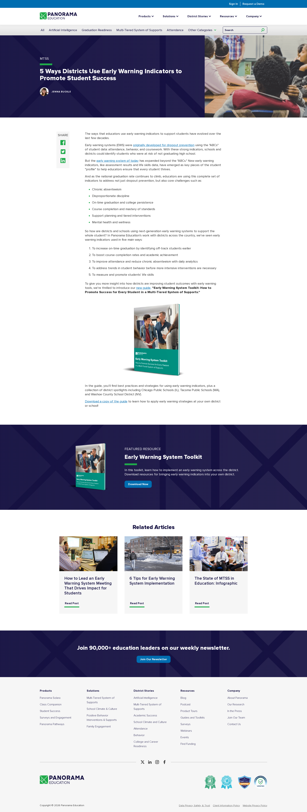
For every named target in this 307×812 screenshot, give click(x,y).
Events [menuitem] (185, 737)
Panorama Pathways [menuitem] (52, 724)
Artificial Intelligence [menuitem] (146, 698)
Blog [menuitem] (183, 698)
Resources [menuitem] (188, 691)
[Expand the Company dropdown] (261, 16)
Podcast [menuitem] (185, 704)
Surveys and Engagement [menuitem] (55, 717)
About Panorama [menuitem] (237, 698)
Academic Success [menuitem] (145, 715)
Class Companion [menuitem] (50, 704)
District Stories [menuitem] (144, 691)
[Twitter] (142, 762)
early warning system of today (117, 161)
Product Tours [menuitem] (189, 711)
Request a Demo (253, 4)
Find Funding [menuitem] (188, 744)
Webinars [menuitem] (186, 731)
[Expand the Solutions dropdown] (178, 16)
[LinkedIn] (150, 762)
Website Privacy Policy (255, 805)
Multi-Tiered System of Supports (139, 30)
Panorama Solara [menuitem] (50, 698)
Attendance (175, 30)
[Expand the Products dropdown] (153, 16)
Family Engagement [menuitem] (99, 726)
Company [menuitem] (233, 691)
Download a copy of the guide (106, 401)
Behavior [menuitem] (139, 735)
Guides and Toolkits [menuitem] (193, 717)
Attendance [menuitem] (141, 728)
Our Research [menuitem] (235, 704)
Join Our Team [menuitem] (236, 717)
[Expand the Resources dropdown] (237, 16)
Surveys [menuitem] (185, 724)
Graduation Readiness (97, 30)
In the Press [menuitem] (234, 711)
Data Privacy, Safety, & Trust (194, 805)
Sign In (233, 4)
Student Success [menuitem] (50, 711)
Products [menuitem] (46, 691)
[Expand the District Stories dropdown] (211, 16)
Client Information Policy (226, 805)
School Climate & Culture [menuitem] (102, 709)
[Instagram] (157, 762)
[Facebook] (164, 762)
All (42, 30)
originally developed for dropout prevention (163, 145)
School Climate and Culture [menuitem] (150, 722)
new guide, (143, 288)
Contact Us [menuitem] (234, 724)
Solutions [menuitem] (93, 691)
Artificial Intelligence (63, 30)
